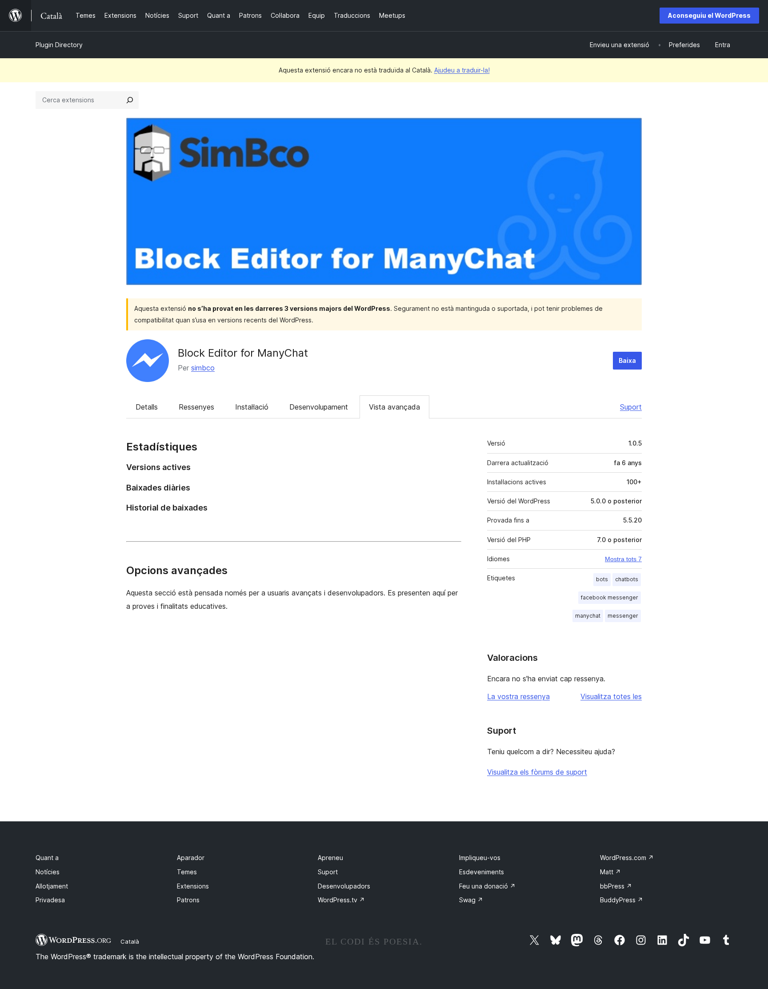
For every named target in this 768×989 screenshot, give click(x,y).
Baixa (627, 360)
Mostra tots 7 (623, 559)
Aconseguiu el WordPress (709, 15)
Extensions (193, 886)
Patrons (188, 900)
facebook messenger (609, 597)
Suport (631, 406)
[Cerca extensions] (130, 100)
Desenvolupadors (344, 886)
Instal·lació (251, 406)
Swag (471, 900)
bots (602, 579)
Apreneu (330, 857)
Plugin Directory (59, 44)
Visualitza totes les (611, 696)
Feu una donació (487, 886)
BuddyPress (621, 900)
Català (129, 941)
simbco (203, 367)
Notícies (48, 872)
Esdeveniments (481, 872)
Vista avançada (394, 406)
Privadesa (50, 900)
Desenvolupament (318, 406)
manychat (587, 615)
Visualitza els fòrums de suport (537, 772)
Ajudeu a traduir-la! (462, 70)
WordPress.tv (341, 900)
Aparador (190, 857)
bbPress (616, 886)
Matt (610, 872)
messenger (623, 615)
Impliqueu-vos (479, 857)
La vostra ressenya (518, 696)
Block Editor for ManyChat (243, 352)
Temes (187, 872)
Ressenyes (196, 406)
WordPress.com (627, 857)
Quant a (47, 857)
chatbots (626, 579)
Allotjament (52, 886)
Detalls (147, 406)
